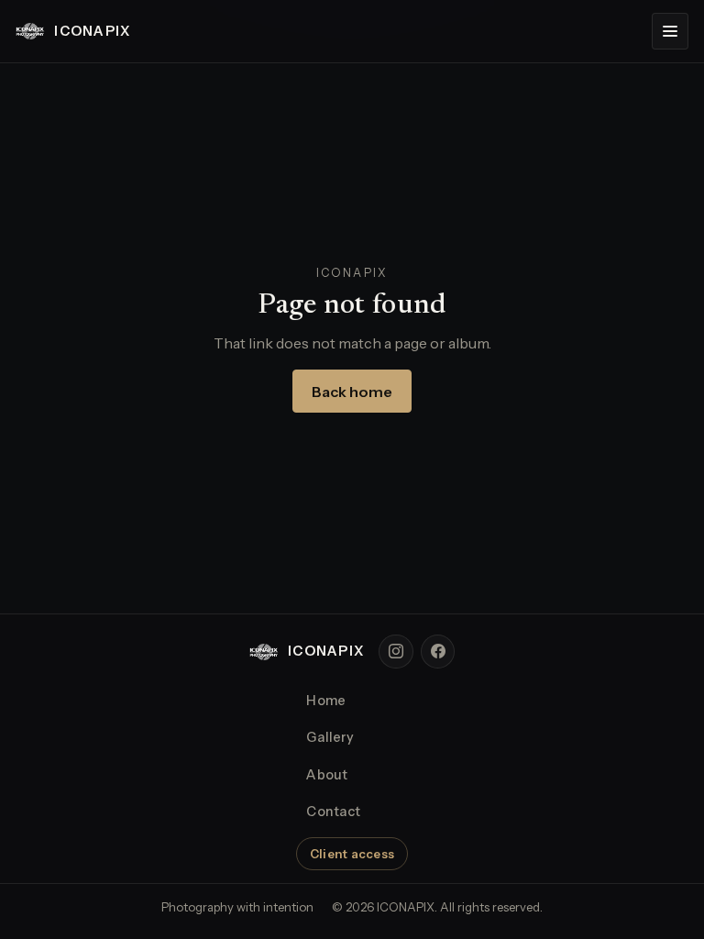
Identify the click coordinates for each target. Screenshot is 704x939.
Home (326, 700)
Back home (352, 391)
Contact (333, 811)
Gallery (330, 737)
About (326, 775)
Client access (352, 853)
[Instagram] (396, 652)
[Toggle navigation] (670, 31)
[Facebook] (438, 652)
